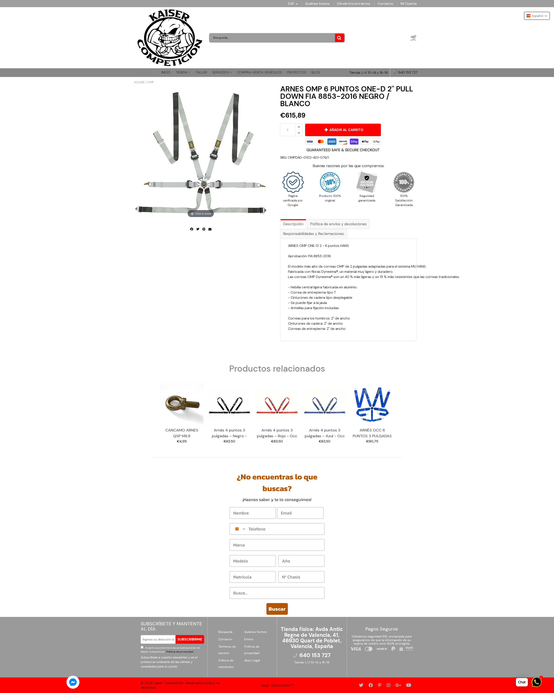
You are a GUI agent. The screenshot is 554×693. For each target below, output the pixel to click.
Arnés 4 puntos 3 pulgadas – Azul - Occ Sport (325, 433)
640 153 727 (408, 72)
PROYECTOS (296, 72)
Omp (150, 82)
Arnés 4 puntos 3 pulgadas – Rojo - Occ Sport (277, 433)
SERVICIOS (221, 72)
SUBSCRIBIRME (189, 639)
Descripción (293, 224)
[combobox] (238, 529)
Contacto (385, 3)
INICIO (166, 72)
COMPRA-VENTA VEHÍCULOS (259, 72)
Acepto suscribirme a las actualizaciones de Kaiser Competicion (170, 649)
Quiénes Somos (317, 3)
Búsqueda (225, 632)
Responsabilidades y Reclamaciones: (313, 233)
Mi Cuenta (409, 3)
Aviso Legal (252, 660)
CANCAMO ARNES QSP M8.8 (181, 433)
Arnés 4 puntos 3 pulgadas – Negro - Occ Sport (229, 433)
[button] (536, 15)
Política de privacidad (179, 651)
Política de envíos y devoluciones (338, 224)
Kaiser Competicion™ (277, 685)
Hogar (139, 82)
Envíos (248, 639)
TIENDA (182, 72)
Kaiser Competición (169, 683)
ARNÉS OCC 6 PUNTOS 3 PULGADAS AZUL (372, 433)
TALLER (201, 72)
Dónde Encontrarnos (353, 3)
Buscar (277, 609)
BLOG (315, 72)
